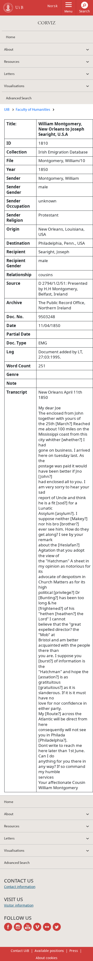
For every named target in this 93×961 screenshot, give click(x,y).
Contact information (19, 886)
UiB (7, 109)
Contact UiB (20, 950)
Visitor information (18, 905)
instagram (19, 927)
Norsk (52, 6)
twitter (57, 927)
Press (73, 950)
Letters (9, 73)
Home (10, 36)
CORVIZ (47, 23)
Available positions (49, 950)
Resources (11, 61)
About (8, 49)
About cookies (46, 958)
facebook (9, 927)
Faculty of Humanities (33, 109)
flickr (48, 927)
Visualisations (14, 85)
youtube (28, 927)
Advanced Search (18, 97)
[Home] (8, 7)
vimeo (38, 927)
